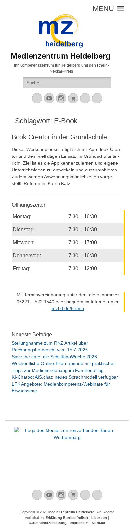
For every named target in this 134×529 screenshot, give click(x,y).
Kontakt (98, 523)
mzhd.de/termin (68, 308)
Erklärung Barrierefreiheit (67, 518)
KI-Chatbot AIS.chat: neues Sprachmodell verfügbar (65, 377)
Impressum (79, 523)
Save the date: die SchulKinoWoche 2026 (54, 356)
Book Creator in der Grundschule (59, 137)
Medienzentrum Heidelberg (71, 512)
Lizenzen (99, 518)
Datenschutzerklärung (48, 523)
